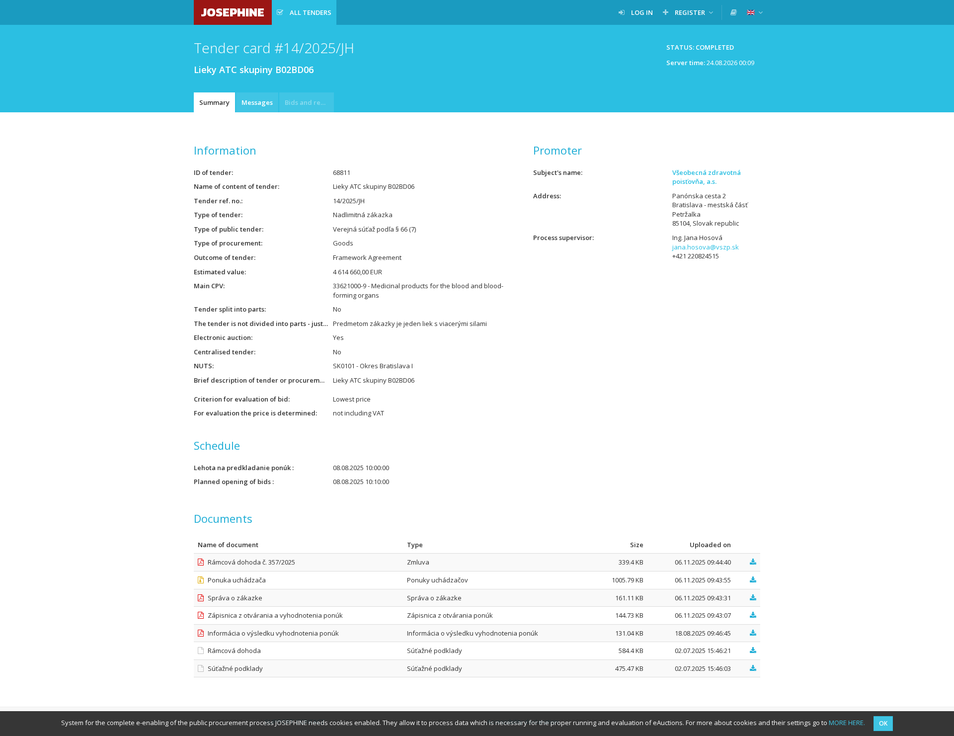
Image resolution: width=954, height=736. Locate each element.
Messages (257, 102)
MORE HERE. (847, 722)
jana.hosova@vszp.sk (705, 247)
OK (883, 723)
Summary (214, 102)
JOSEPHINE (232, 12)
